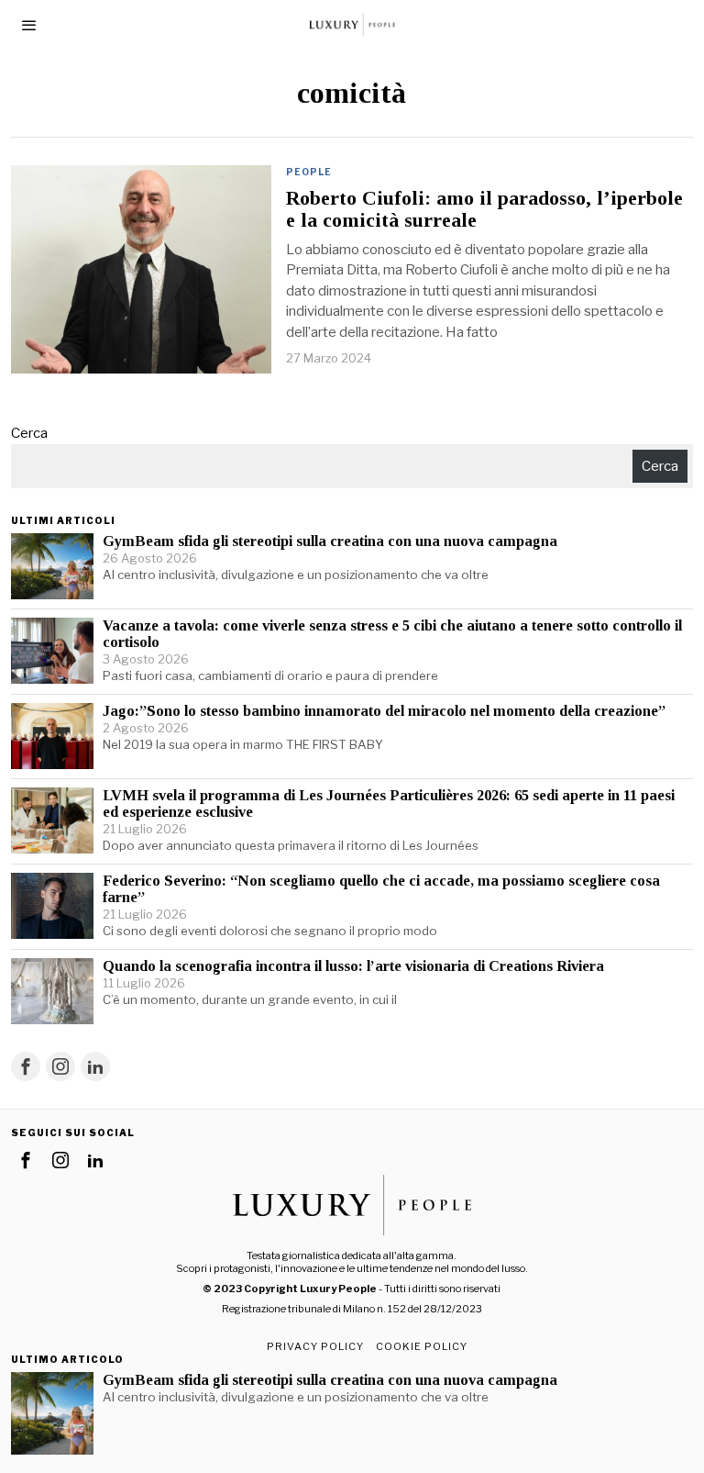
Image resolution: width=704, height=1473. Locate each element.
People (309, 171)
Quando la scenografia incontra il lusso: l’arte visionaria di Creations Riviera (353, 966)
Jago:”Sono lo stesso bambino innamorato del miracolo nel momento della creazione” (384, 711)
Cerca (29, 433)
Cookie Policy (422, 1346)
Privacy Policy (315, 1346)
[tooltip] (25, 1066)
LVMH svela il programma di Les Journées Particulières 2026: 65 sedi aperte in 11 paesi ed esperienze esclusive (389, 803)
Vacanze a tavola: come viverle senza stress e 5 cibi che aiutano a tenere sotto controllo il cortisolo (392, 634)
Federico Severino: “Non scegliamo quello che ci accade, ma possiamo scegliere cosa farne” (381, 889)
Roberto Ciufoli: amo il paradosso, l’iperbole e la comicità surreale (484, 209)
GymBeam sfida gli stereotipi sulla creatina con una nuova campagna (330, 541)
